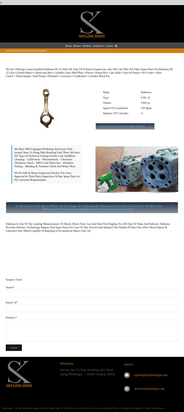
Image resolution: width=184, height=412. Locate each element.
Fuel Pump (39, 76)
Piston (89, 72)
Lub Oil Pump (131, 72)
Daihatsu (11, 223)
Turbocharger (23, 76)
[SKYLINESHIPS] (19, 360)
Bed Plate (78, 72)
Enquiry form (14, 279)
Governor (66, 76)
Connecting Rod (43, 72)
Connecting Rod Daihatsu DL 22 (43, 69)
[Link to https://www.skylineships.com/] (127, 389)
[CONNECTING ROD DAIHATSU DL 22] (47, 88)
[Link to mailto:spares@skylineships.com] (127, 375)
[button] (116, 46)
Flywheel (53, 76)
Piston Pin (101, 72)
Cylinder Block (97, 76)
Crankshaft (80, 76)
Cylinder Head (23, 72)
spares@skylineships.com (150, 375)
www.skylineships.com (149, 388)
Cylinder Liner (62, 72)
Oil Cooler (148, 72)
